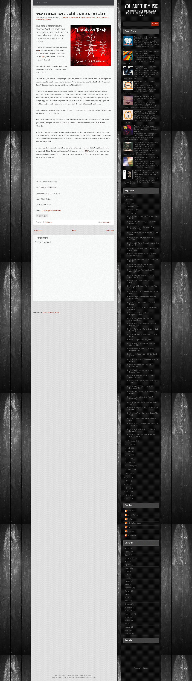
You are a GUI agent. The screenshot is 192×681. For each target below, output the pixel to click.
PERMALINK (48, 222)
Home (38, 3)
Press (127, 584)
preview (127, 627)
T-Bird (129, 527)
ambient (127, 598)
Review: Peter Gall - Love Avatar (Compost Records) (145, 68)
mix (126, 624)
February (131, 466)
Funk (126, 562)
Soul (126, 594)
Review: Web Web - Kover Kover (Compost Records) (145, 38)
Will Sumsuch (132, 535)
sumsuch (128, 634)
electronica (129, 614)
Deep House (129, 558)
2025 (128, 200)
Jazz (126, 571)
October (131, 213)
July (129, 448)
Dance (127, 552)
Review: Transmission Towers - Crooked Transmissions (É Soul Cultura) (71, 13)
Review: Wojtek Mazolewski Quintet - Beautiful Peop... (140, 371)
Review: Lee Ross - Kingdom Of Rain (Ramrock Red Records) (145, 112)
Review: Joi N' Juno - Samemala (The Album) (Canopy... (140, 228)
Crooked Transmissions (70, 18)
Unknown (130, 531)
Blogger (145, 668)
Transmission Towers (43, 19)
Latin (126, 575)
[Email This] (37, 215)
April (129, 459)
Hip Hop (128, 565)
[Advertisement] (63, 307)
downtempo (129, 607)
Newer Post (38, 230)
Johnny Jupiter (132, 515)
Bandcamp (57, 211)
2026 (128, 196)
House (127, 568)
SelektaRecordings (134, 523)
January (131, 469)
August (130, 444)
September (132, 441)
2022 (128, 477)
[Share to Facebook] (44, 215)
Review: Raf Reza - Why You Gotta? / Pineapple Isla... (140, 271)
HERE (38, 50)
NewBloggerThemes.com (87, 677)
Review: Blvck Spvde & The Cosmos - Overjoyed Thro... (140, 319)
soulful (127, 630)
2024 (128, 203)
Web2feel (62, 677)
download (128, 604)
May (129, 455)
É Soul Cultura (84, 18)
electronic (128, 611)
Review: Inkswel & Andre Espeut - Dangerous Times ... (139, 314)
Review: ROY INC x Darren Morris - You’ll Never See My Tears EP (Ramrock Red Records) (146, 144)
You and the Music (141, 6)
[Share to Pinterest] (47, 215)
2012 (128, 495)
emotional (128, 617)
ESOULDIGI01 (95, 18)
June (130, 452)
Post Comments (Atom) (51, 313)
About (45, 3)
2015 (128, 484)
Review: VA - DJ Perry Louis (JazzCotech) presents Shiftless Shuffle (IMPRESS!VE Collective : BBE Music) (146, 129)
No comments (105, 222)
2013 (128, 491)
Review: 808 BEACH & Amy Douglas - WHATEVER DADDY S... (140, 265)
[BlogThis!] (39, 215)
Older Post (110, 230)
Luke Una (104, 18)
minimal (127, 620)
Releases (128, 588)
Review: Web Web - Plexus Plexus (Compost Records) (146, 53)
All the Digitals (47, 211)
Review (127, 591)
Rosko (129, 519)
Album (127, 548)
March (130, 462)
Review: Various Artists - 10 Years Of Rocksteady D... (140, 387)
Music (127, 578)
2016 (128, 481)
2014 (128, 488)
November (131, 210)
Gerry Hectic (131, 511)
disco (127, 601)
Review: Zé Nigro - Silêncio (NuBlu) (140, 340)
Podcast (127, 581)
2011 (128, 499)
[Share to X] (42, 215)
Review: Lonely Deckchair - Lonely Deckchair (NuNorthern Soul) (145, 98)
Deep (127, 555)
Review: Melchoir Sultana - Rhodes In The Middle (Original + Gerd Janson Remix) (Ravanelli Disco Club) (146, 173)
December (131, 206)
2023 (128, 474)
